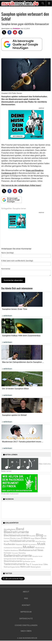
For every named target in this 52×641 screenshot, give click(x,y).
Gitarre (37, 538)
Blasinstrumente (16, 531)
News (40, 550)
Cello (45, 536)
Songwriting (29, 559)
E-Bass (18, 538)
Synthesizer (26, 561)
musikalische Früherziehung (13, 548)
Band (20, 528)
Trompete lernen (37, 564)
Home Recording (40, 541)
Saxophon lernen (19, 208)
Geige (32, 538)
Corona (6, 538)
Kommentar (5, 268)
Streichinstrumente (13, 561)
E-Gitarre (25, 538)
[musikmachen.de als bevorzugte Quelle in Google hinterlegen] (21, 45)
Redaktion (16, 28)
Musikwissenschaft (28, 550)
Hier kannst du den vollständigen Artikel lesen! (21, 185)
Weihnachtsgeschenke (12, 567)
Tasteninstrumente (14, 564)
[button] (4, 32)
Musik (41, 543)
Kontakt (26, 605)
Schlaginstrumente (10, 559)
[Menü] (49, 3)
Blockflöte (32, 536)
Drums (13, 538)
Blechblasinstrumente (16, 535)
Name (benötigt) (7, 252)
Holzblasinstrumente (22, 541)
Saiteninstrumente (18, 555)
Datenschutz (26, 618)
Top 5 (28, 564)
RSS (26, 598)
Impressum (26, 611)
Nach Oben (26, 631)
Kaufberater (9, 544)
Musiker (29, 546)
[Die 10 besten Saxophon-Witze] (26, 385)
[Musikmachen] (20, 3)
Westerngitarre (35, 567)
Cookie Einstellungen (26, 625)
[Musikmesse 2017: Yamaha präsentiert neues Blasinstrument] (26, 435)
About (26, 591)
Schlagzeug (21, 558)
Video (45, 564)
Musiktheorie (14, 550)
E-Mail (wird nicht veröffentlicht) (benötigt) (17, 260)
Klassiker (19, 544)
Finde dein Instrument (9, 493)
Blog (39, 534)
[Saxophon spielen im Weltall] (26, 412)
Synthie (33, 561)
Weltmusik (25, 566)
